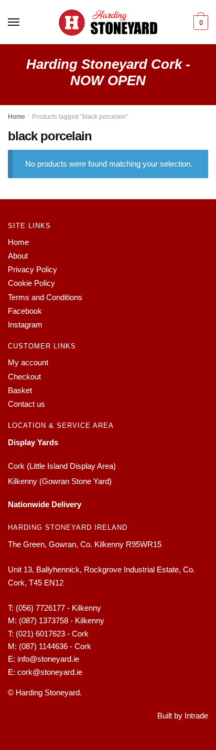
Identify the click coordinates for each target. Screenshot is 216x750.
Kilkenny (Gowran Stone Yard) (60, 481)
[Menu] (14, 22)
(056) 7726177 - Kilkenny (58, 607)
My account (28, 362)
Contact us (26, 403)
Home (16, 116)
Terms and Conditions (45, 297)
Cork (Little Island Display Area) (62, 465)
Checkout (24, 376)
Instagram (25, 324)
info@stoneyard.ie (48, 658)
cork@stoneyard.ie (49, 671)
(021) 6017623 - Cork (52, 633)
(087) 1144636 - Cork (55, 646)
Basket (20, 390)
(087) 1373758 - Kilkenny (61, 620)
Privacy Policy (32, 269)
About (18, 255)
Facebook (25, 310)
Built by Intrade (182, 715)
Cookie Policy (31, 283)
